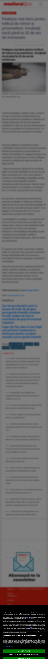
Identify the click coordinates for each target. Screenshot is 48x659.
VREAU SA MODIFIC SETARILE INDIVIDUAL (24, 654)
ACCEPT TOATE (23, 651)
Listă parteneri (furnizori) (8, 646)
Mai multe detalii (30, 618)
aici (31, 627)
